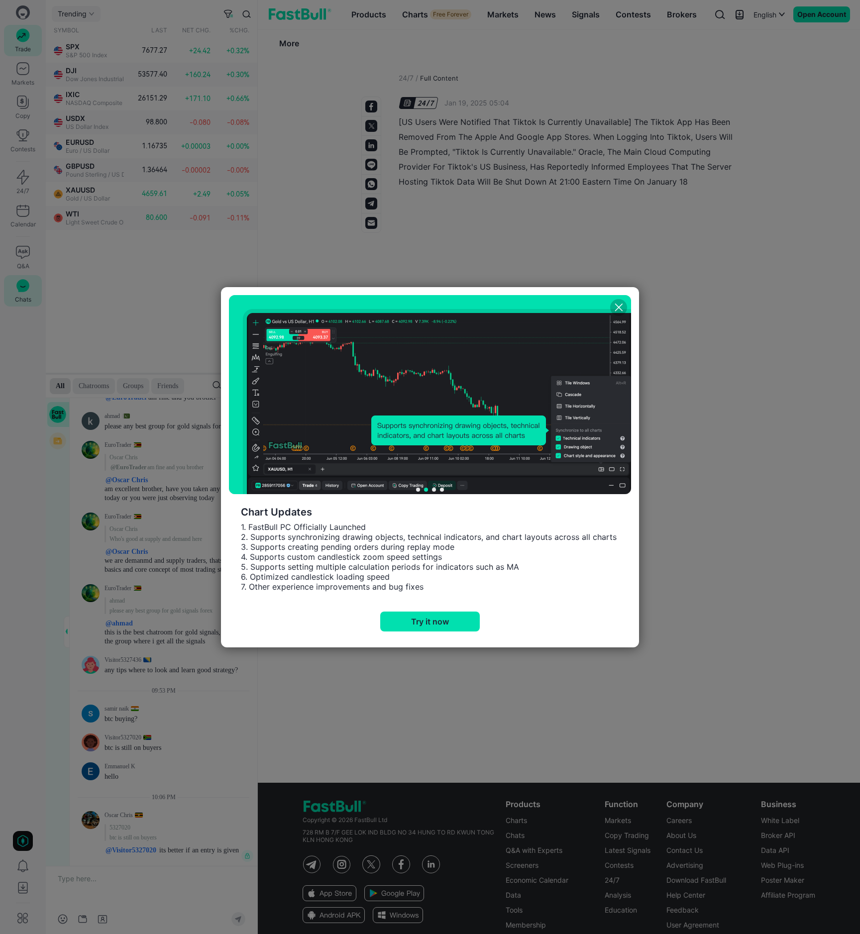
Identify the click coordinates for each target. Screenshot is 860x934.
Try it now (430, 621)
